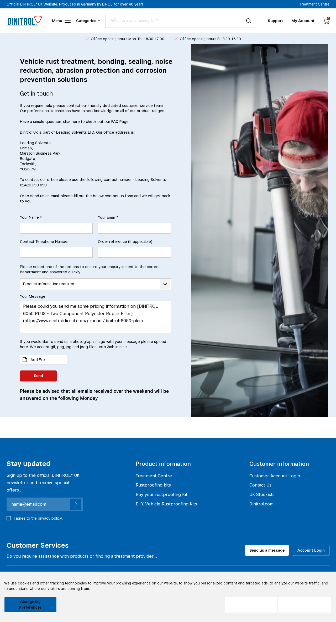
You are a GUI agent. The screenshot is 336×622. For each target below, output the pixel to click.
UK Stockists (262, 494)
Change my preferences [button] (30, 604)
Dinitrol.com (261, 503)
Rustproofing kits (153, 485)
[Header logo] (24, 21)
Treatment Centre (314, 4)
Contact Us (260, 485)
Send (38, 375)
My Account (302, 20)
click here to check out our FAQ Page (96, 121)
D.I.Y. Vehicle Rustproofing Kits (166, 503)
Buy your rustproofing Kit (161, 494)
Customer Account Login (274, 475)
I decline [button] (251, 605)
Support (275, 20)
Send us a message (267, 550)
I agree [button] (304, 605)
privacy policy (50, 518)
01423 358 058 (33, 185)
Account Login (311, 550)
